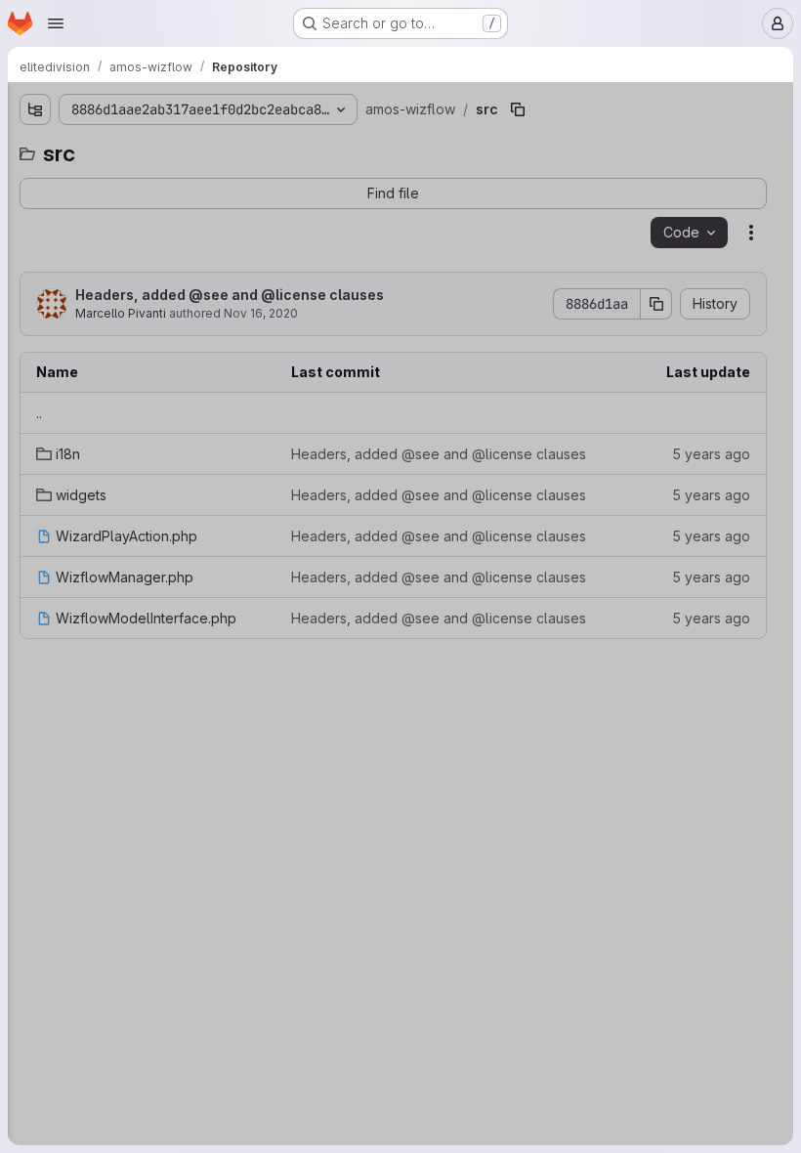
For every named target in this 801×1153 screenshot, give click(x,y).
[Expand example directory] (35, 182)
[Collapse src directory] (35, 214)
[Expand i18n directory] (51, 245)
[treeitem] (162, 182)
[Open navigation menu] (55, 23)
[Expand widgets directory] (51, 276)
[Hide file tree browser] (35, 109)
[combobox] (160, 148)
